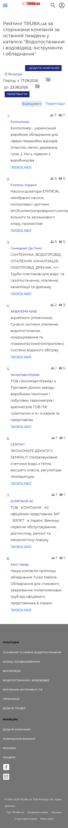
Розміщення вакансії (19, 738)
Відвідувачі (32, 104)
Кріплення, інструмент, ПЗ (22, 689)
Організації (11, 698)
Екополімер (20, 122)
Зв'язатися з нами (37, 812)
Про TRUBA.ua (15, 812)
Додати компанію (17, 729)
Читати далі (21, 167)
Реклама (9, 748)
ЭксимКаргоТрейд (25, 375)
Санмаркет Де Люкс (26, 248)
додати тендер (14, 708)
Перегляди (55, 104)
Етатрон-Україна (23, 185)
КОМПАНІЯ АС (22, 501)
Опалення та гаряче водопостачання (32, 652)
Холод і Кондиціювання (21, 661)
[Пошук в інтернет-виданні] (53, 5)
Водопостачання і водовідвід (26, 680)
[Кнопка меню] (5, 5)
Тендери (9, 757)
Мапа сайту (47, 818)
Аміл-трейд (20, 564)
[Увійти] (61, 5)
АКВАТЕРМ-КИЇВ (24, 311)
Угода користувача (25, 818)
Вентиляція (12, 670)
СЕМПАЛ (18, 444)
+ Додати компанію (43, 68)
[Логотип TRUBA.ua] (31, 3)
